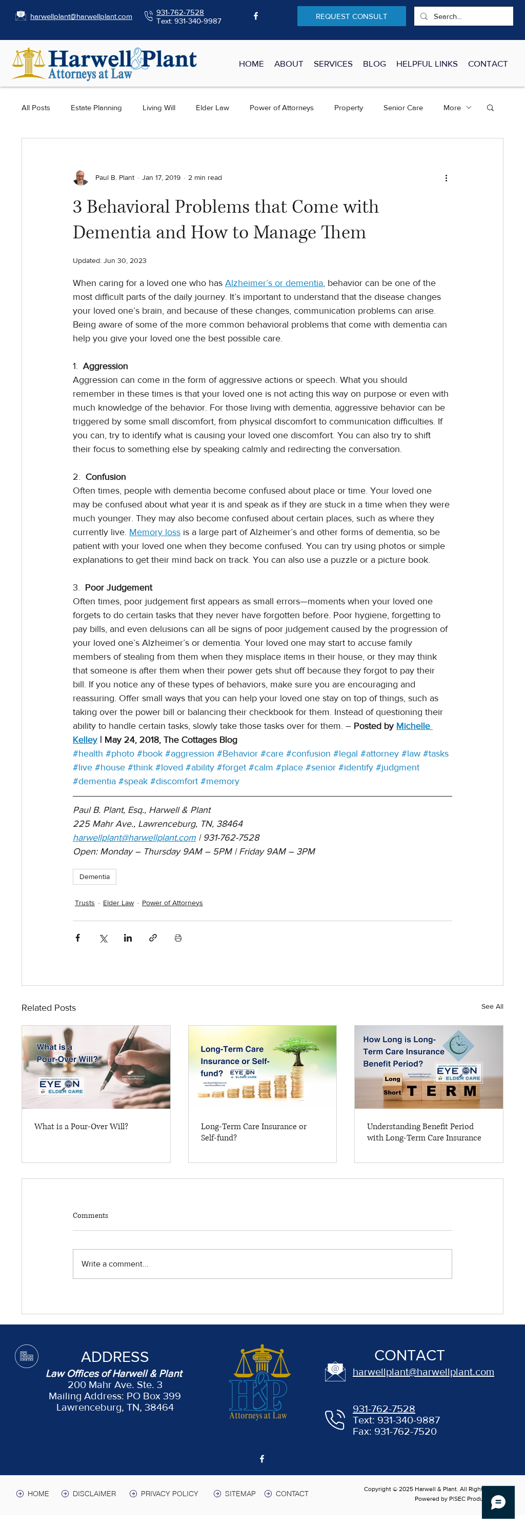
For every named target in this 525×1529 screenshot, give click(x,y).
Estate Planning (96, 107)
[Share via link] (153, 938)
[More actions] (446, 177)
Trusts (85, 903)
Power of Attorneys (282, 107)
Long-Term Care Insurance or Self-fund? (254, 1132)
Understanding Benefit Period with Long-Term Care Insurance (424, 1132)
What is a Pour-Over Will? (81, 1126)
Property (348, 107)
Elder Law (212, 107)
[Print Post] (178, 938)
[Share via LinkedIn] (128, 938)
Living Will (159, 107)
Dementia (94, 876)
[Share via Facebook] (78, 938)
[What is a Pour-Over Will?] (96, 1067)
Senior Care (403, 107)
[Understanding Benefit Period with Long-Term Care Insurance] (429, 1067)
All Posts (36, 107)
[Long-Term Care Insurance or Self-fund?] (263, 1067)
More (452, 107)
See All (492, 1006)
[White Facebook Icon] (256, 16)
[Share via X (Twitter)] (103, 938)
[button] (490, 107)
